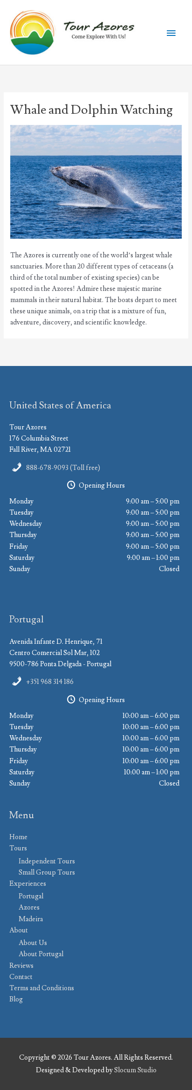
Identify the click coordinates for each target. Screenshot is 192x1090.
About (18, 930)
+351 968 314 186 (50, 681)
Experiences (27, 883)
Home (18, 837)
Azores (29, 907)
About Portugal (41, 954)
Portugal (31, 896)
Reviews (21, 965)
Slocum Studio (135, 1070)
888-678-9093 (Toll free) (63, 467)
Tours (18, 848)
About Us (33, 942)
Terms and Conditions (41, 988)
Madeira (31, 919)
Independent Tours (47, 861)
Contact (21, 977)
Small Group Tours (47, 872)
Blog (16, 999)
